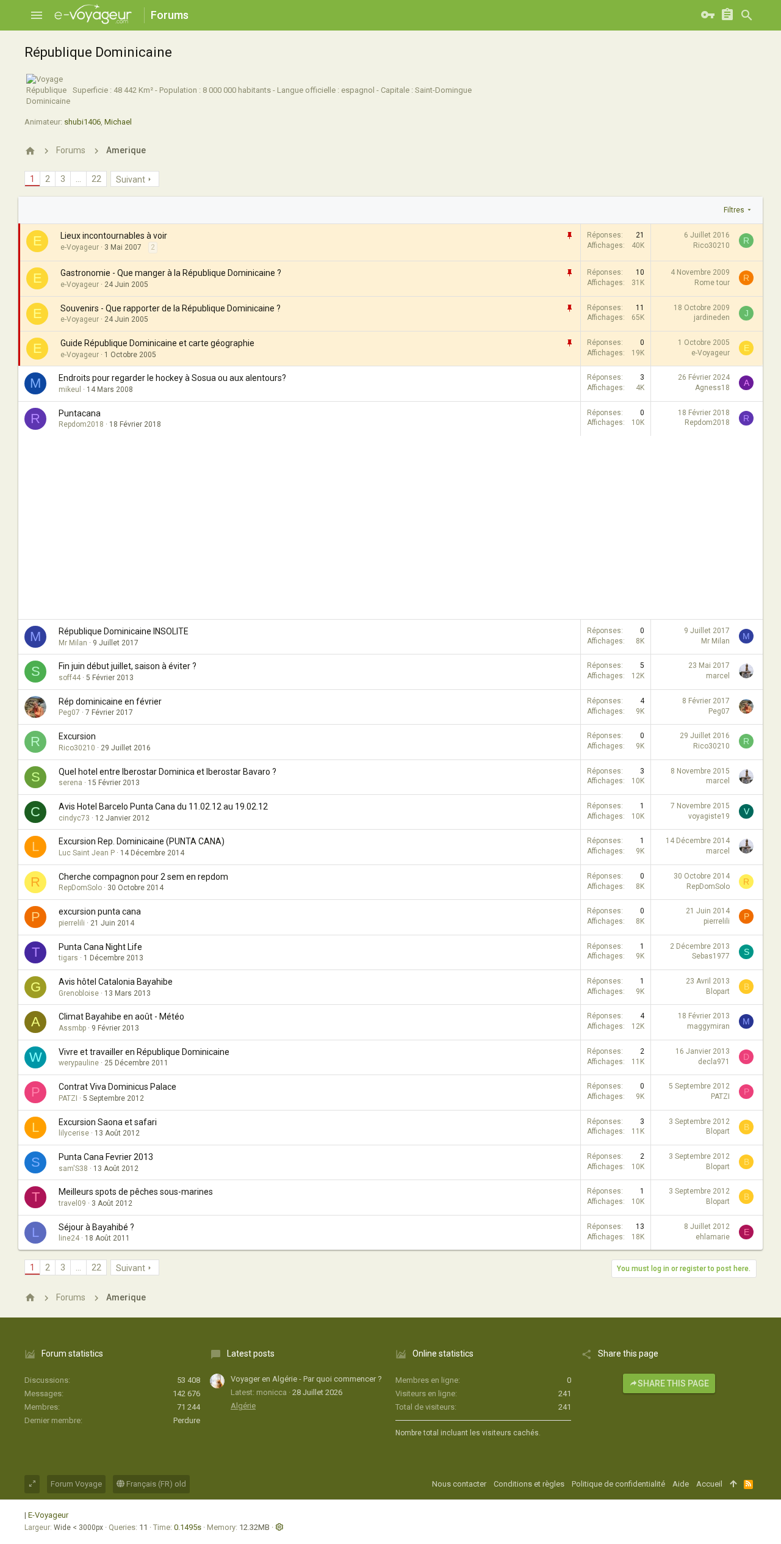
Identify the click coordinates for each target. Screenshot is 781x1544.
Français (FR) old (155, 1483)
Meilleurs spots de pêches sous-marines (136, 1192)
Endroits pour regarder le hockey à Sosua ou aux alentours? (172, 378)
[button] (36, 15)
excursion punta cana (100, 911)
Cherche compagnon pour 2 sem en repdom (143, 877)
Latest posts (251, 1353)
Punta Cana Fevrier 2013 (106, 1157)
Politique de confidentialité (618, 1483)
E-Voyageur (48, 1515)
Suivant (130, 179)
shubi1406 (82, 121)
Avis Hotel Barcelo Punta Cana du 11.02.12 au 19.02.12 (163, 806)
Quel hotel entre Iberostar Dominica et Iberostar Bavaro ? (167, 772)
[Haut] (733, 1484)
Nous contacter (459, 1483)
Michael (118, 121)
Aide (680, 1483)
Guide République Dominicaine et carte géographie (157, 343)
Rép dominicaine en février (110, 701)
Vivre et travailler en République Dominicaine (144, 1052)
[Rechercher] (747, 15)
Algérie (243, 1405)
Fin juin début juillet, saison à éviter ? (127, 666)
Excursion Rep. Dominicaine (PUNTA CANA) (142, 841)
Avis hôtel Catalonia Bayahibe (116, 982)
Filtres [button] (734, 210)
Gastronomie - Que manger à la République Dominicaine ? (170, 273)
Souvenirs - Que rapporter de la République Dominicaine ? (170, 308)
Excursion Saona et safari (108, 1122)
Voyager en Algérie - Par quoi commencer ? (306, 1378)
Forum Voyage (76, 1483)
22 (96, 179)
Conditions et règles (529, 1483)
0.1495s (187, 1527)
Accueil (709, 1483)
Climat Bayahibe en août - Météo (121, 1016)
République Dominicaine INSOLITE (124, 631)
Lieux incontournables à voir (113, 236)
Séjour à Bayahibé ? (96, 1227)
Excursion (77, 736)
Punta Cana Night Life (100, 947)
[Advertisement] (390, 527)
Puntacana (80, 413)
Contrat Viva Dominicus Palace (117, 1087)
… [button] (78, 179)
